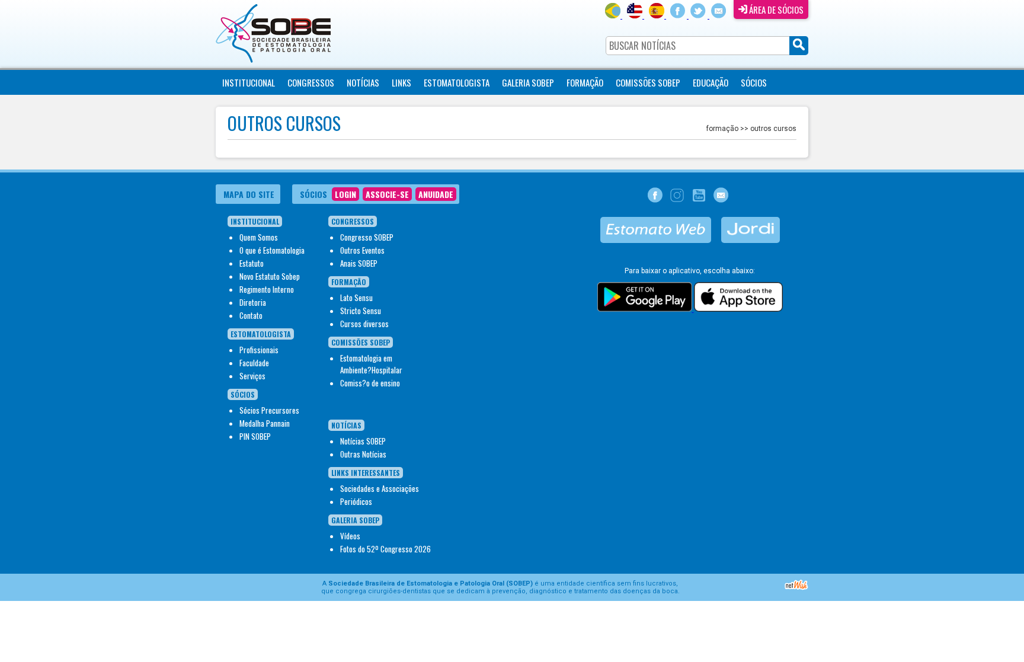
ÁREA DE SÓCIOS (775, 9)
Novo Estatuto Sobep (269, 276)
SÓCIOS (754, 82)
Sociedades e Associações (379, 488)
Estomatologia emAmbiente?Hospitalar (371, 364)
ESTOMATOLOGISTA (456, 82)
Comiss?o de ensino (370, 383)
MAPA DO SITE (248, 194)
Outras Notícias (363, 454)
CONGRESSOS (310, 82)
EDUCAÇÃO (710, 82)
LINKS (401, 82)
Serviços (252, 376)
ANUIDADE (435, 194)
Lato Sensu (356, 297)
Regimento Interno (266, 289)
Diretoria (252, 302)
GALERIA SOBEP (528, 82)
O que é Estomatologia (272, 250)
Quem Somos (258, 237)
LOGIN (345, 194)
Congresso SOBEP (366, 237)
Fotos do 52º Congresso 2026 (385, 549)
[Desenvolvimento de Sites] (796, 588)
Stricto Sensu (360, 310)
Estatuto (251, 263)
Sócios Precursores (269, 410)
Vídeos (350, 536)
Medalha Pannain (264, 423)
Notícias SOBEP (363, 441)
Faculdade (254, 363)
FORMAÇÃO (585, 82)
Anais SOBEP (358, 263)
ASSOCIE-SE (387, 194)
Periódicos (356, 501)
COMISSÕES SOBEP (648, 82)
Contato (251, 315)
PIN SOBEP (255, 436)
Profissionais (259, 350)
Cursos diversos (364, 324)
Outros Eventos (362, 250)
